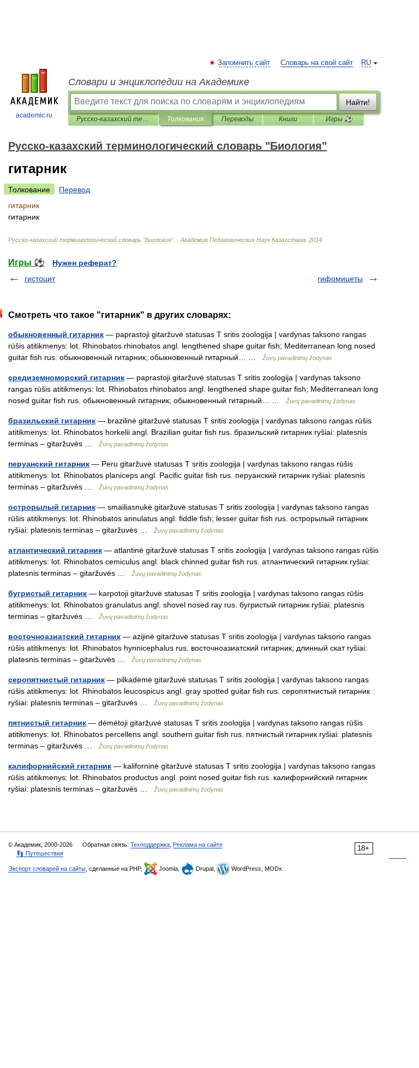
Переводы (238, 119)
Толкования (185, 119)
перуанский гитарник (48, 463)
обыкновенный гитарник (56, 334)
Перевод (74, 189)
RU (366, 63)
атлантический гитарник (55, 550)
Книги (288, 119)
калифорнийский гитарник (59, 766)
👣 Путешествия (39, 853)
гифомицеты (340, 278)
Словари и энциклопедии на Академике (158, 81)
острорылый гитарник (51, 507)
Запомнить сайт (244, 63)
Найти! (358, 102)
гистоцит (40, 278)
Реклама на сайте (198, 844)
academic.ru (34, 115)
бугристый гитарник (47, 593)
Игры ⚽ (339, 119)
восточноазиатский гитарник (64, 636)
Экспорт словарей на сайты (47, 868)
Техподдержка (150, 844)
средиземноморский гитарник (66, 377)
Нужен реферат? (84, 262)
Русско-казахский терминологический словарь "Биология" (113, 119)
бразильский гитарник (51, 420)
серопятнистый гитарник (56, 679)
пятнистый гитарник (47, 722)
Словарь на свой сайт (316, 63)
